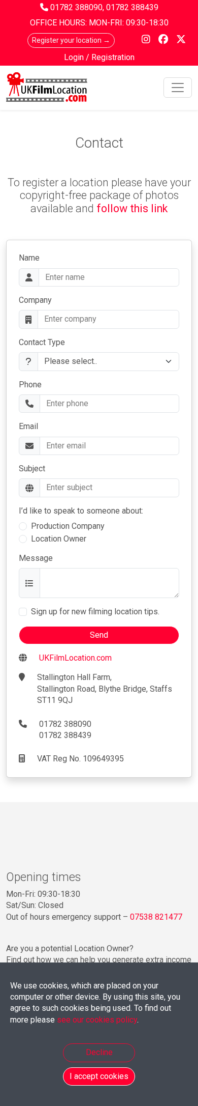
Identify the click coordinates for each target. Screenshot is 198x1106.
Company (35, 300)
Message (36, 558)
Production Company (68, 526)
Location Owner (58, 539)
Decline (99, 1052)
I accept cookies (99, 1076)
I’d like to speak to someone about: (81, 511)
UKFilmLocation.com (75, 658)
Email (28, 426)
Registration (113, 57)
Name (29, 258)
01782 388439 (132, 7)
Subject (32, 468)
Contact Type (42, 342)
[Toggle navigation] (177, 87)
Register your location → (71, 40)
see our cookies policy (97, 1020)
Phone (30, 384)
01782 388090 (76, 7)
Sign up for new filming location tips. (95, 611)
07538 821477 (156, 917)
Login (75, 57)
